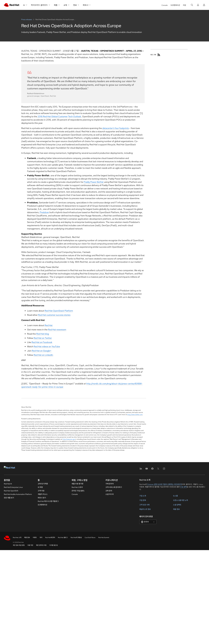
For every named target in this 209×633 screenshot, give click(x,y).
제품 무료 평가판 (77, 484)
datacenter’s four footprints (115, 128)
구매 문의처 (109, 484)
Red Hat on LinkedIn (43, 355)
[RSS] (158, 54)
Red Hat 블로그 (63, 537)
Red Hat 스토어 (77, 487)
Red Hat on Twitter (43, 338)
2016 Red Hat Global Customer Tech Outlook (59, 116)
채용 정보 (176, 509)
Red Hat (48, 325)
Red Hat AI (8, 484)
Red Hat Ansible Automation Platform (18, 494)
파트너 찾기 (42, 498)
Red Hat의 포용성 (76, 537)
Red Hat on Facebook (42, 342)
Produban (44, 212)
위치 (41, 537)
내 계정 (40, 487)
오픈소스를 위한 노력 (180, 500)
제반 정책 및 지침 (41, 545)
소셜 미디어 (109, 494)
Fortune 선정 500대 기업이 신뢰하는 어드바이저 (164, 484)
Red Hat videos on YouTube (47, 346)
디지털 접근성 (53, 545)
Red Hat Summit (103, 537)
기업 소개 (142, 496)
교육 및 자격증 (43, 484)
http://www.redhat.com (134, 415)
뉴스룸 (175, 496)
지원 (184, 5)
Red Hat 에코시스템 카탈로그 (48, 501)
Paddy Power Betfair (94, 182)
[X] (158, 469)
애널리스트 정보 (145, 509)
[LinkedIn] (140, 469)
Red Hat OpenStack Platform (59, 310)
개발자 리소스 (43, 494)
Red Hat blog (42, 333)
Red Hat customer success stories (54, 315)
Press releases (26, 19)
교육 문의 (108, 491)
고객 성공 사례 (144, 505)
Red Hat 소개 (17, 537)
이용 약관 (30, 545)
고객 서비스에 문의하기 (113, 487)
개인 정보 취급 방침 (19, 545)
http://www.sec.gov (69, 439)
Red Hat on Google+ (41, 350)
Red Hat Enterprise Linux (13, 487)
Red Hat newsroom (57, 329)
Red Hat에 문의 (50, 537)
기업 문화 (142, 500)
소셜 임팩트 (177, 505)
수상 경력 (183, 487)
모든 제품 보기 (9, 498)
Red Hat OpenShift (11, 491)
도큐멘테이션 (175, 5)
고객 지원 (41, 491)
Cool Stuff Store (90, 537)
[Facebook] (152, 469)
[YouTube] (146, 469)
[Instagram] (164, 469)
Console (164, 5)
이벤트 (35, 537)
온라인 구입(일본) (78, 491)
